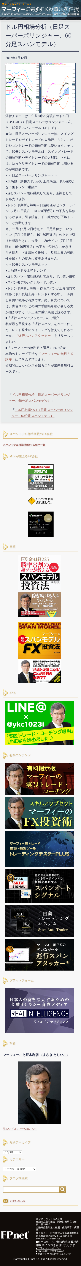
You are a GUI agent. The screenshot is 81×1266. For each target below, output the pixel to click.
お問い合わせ (17, 1201)
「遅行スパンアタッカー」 (34, 335)
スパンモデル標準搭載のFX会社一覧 (24, 444)
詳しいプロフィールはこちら (20, 1128)
